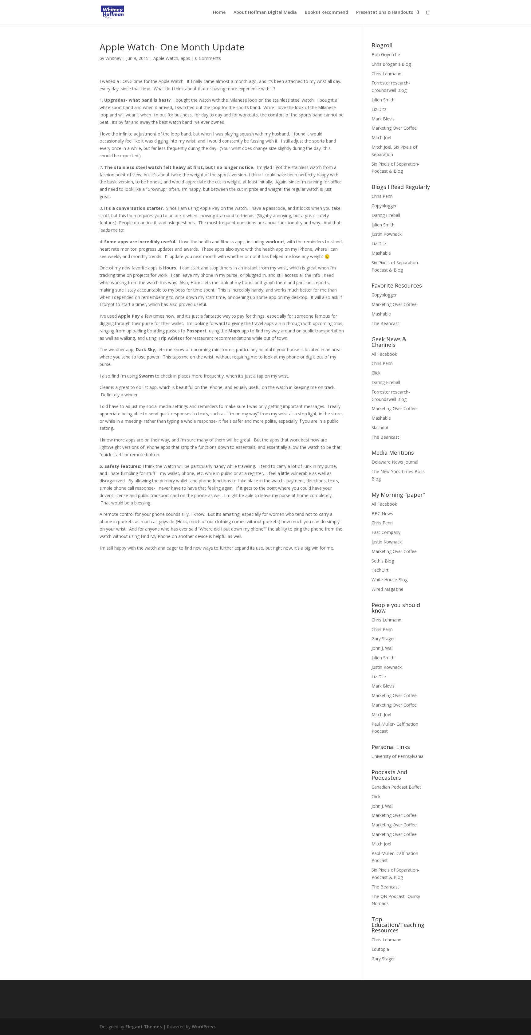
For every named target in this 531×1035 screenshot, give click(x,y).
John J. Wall (382, 648)
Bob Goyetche (386, 54)
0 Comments (208, 58)
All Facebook (384, 354)
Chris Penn (382, 196)
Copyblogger (384, 206)
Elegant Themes (143, 1026)
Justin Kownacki (387, 234)
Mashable (381, 253)
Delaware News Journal (395, 462)
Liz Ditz (379, 109)
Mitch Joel (381, 137)
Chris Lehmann (386, 73)
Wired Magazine (387, 589)
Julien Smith (383, 100)
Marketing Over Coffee (394, 128)
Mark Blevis (383, 119)
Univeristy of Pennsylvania (397, 756)
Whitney (113, 58)
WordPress (204, 1026)
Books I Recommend (326, 12)
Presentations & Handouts (384, 12)
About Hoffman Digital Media (265, 12)
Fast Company (386, 532)
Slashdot (380, 427)
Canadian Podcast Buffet (396, 787)
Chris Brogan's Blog (391, 64)
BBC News (382, 513)
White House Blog (389, 579)
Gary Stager (383, 638)
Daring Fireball (386, 215)
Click (376, 373)
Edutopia (380, 949)
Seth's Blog (383, 561)
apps (185, 58)
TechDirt (380, 570)
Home (219, 12)
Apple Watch (165, 58)
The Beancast (385, 323)
